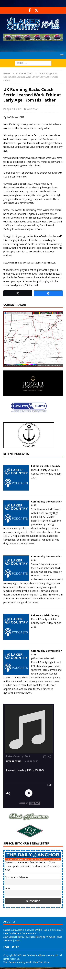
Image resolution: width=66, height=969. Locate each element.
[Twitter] (36, 10)
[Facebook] (30, 10)
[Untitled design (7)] (28, 836)
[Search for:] (33, 62)
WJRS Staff (32, 109)
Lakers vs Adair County (45, 615)
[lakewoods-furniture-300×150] (28, 446)
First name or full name (16, 877)
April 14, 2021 (14, 109)
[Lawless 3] (28, 419)
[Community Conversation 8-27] (16, 524)
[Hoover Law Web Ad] (33, 394)
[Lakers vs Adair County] (16, 637)
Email (7, 888)
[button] (61, 55)
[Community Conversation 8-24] (16, 578)
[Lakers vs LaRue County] (16, 488)
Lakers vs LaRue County (45, 466)
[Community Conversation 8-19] (16, 673)
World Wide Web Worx (37, 962)
